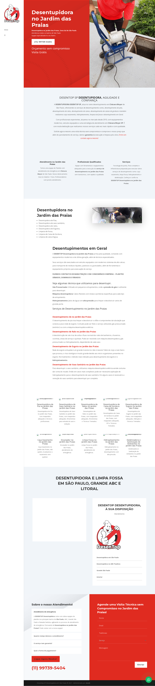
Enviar (140, 665)
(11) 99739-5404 (43, 42)
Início (6, 30)
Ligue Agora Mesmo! (45, 659)
